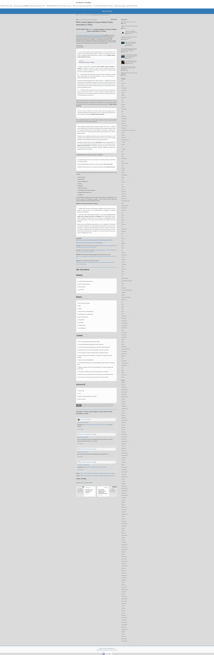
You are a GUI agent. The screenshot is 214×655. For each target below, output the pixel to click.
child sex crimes (124, 125)
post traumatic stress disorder (126, 290)
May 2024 (123, 403)
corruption (95, 404)
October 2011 (123, 577)
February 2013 (124, 556)
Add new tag (123, 90)
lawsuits (101, 404)
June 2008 (123, 608)
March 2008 (123, 615)
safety (122, 311)
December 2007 (124, 622)
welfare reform (124, 374)
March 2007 (123, 636)
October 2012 (123, 563)
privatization (123, 292)
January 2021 (123, 450)
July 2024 (123, 399)
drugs (122, 165)
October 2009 (123, 587)
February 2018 (124, 507)
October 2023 (123, 406)
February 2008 (124, 617)
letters (122, 245)
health (122, 217)
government (123, 210)
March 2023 (123, 415)
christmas (123, 135)
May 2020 (123, 464)
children (122, 132)
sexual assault (124, 320)
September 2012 (124, 565)
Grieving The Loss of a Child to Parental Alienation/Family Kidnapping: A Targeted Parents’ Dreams (128, 67)
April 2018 (123, 504)
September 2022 (124, 420)
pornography (123, 287)
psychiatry (123, 294)
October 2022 (123, 417)
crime (98, 404)
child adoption (123, 118)
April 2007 (123, 634)
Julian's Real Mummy (84, 419)
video (122, 367)
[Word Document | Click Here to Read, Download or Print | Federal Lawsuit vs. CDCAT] (94, 240)
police (122, 285)
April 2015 (123, 530)
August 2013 (123, 551)
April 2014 (123, 540)
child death (123, 123)
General (123, 149)
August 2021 (123, 443)
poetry (122, 283)
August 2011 (123, 580)
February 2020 (124, 467)
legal (122, 240)
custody (122, 153)
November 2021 (124, 436)
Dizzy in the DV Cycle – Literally (86, 62)
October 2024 (123, 394)
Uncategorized (124, 365)
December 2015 (124, 523)
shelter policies (124, 327)
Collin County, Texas (90, 404)
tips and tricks (123, 360)
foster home (123, 193)
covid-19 (122, 144)
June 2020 (123, 462)
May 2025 (123, 382)
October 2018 (123, 493)
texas (122, 358)
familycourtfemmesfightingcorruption (87, 434)
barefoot (122, 106)
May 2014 (123, 537)
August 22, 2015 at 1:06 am (82, 437)
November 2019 (124, 471)
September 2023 (124, 408)
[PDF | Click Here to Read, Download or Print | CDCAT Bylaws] (89, 242)
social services (124, 332)
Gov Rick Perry (124, 207)
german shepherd (124, 205)
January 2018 (123, 509)
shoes (122, 330)
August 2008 (123, 603)
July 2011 (123, 582)
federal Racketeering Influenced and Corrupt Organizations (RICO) (91, 35)
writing (122, 377)
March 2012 (123, 570)
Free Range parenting (125, 200)
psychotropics (123, 299)
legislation (123, 243)
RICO (91, 29)
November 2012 (124, 561)
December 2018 (124, 488)
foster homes (123, 196)
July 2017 (123, 516)
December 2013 (124, 544)
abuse (122, 85)
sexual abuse (123, 318)
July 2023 (123, 410)
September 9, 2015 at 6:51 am (83, 464)
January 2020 (123, 469)
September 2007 (124, 629)
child (122, 113)
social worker (123, 334)
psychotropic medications (125, 297)
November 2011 (124, 575)
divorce (122, 160)
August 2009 (123, 591)
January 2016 (123, 521)
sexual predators (124, 325)
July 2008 (123, 605)
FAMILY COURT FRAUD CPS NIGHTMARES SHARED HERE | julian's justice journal (97, 473)
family (122, 179)
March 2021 (123, 448)
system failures (124, 351)
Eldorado (123, 172)
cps (122, 146)
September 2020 (124, 455)
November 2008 (124, 598)
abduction (123, 83)
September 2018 (124, 495)
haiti (122, 212)
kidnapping (123, 231)
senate (122, 313)
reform (122, 304)
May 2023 (123, 413)
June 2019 (123, 481)
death (122, 156)
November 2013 (124, 547)
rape (122, 301)
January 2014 (123, 542)
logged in (83, 482)
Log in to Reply (80, 429)
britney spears (124, 109)
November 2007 (124, 624)
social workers (124, 337)
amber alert (123, 97)
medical (122, 257)
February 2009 (124, 596)
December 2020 (124, 453)
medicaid (123, 252)
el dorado (123, 170)
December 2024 (124, 389)
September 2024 (124, 396)
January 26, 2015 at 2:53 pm (82, 422)
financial (122, 186)
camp (122, 111)
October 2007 (123, 627)
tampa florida (123, 353)
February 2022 (124, 434)
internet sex (123, 224)
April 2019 (123, 483)
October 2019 (123, 474)
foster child (123, 191)
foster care (123, 189)
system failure (123, 346)
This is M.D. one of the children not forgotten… (89, 491)
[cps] (80, 488)
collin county (123, 137)
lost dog (122, 247)
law (122, 236)
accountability (114, 19)
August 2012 (123, 568)
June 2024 (123, 401)
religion (122, 306)
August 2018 (123, 497)
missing (122, 266)
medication (123, 259)
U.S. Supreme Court (125, 363)
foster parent (123, 198)
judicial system (124, 229)
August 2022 (123, 422)
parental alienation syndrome (126, 280)
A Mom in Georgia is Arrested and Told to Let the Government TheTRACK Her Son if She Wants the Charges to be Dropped (129, 49)
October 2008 (123, 601)
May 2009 (123, 594)
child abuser (123, 116)
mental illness (123, 264)
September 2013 (124, 549)
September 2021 (124, 441)
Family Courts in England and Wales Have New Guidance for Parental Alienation (131, 43)
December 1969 (124, 641)
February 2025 (124, 387)
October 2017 (123, 511)
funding (122, 203)
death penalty (123, 158)
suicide (122, 341)
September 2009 (124, 589)
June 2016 (123, 518)
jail (121, 226)
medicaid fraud (124, 254)
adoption (123, 92)
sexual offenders (124, 323)
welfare (122, 372)
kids (122, 233)
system (122, 344)
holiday (122, 219)
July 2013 (123, 554)
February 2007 (124, 638)
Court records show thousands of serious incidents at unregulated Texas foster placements (131, 55)
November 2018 (124, 490)
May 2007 (123, 631)
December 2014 (124, 535)
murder (122, 273)
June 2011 (123, 584)
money (122, 271)
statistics (122, 339)
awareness (123, 104)
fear (122, 184)
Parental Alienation (124, 278)
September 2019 (124, 476)
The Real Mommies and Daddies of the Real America (95, 424)
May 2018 (123, 502)
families (122, 177)
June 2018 (123, 500)
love (122, 250)
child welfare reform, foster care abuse (128, 130)
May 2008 (123, 610)
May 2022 (123, 427)
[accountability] (113, 488)
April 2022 (123, 429)
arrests (122, 102)
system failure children (109, 404)
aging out (123, 95)
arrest (122, 99)
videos (122, 370)
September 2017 (124, 514)
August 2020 (123, 457)
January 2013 (123, 558)
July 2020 (123, 460)
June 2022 (123, 424)
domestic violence (124, 163)
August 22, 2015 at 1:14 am (82, 451)
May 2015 (123, 528)
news (122, 276)
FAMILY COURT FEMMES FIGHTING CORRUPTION (95, 467)
